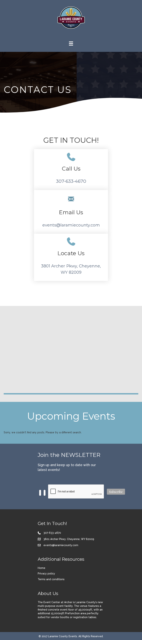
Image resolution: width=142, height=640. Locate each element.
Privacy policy (46, 573)
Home (41, 567)
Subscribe (116, 492)
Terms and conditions (51, 579)
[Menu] (71, 43)
